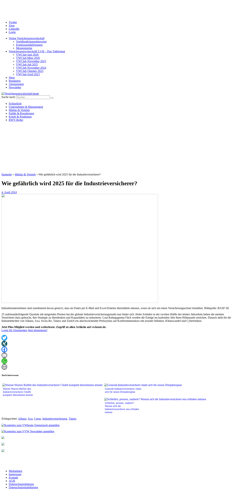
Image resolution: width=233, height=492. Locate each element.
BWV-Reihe (16, 119)
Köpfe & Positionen (20, 116)
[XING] (116, 344)
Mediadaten (15, 471)
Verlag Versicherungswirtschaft (26, 38)
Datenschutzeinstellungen (23, 487)
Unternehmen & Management (26, 106)
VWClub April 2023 (28, 74)
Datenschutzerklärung (21, 484)
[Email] (116, 355)
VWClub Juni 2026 (27, 54)
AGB (12, 480)
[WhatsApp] (116, 361)
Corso (37, 418)
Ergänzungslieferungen (29, 44)
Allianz (22, 418)
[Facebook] (116, 349)
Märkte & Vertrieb (19, 110)
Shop (12, 77)
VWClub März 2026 (28, 57)
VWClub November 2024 (31, 67)
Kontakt (13, 477)
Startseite (6, 174)
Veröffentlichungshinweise (31, 41)
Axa (30, 418)
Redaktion (15, 80)
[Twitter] (116, 338)
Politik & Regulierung (21, 113)
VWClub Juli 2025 (27, 64)
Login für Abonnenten (14, 330)
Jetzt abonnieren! (37, 330)
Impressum (15, 474)
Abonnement (16, 84)
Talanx (72, 418)
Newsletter (15, 87)
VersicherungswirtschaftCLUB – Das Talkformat (37, 51)
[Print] (116, 367)
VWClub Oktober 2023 (29, 71)
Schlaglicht (15, 103)
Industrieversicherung (54, 418)
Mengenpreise (24, 48)
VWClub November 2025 (31, 61)
